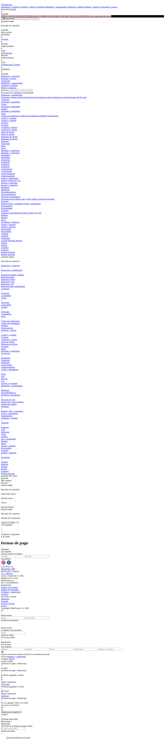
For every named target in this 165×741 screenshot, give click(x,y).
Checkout (5, 696)
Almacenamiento (8, 174)
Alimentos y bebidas (75, 7)
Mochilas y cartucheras (10, 150)
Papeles (4, 243)
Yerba (25, 213)
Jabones (19, 241)
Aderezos (5, 213)
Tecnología (40, 7)
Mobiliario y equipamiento (56, 7)
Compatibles (15, 102)
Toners (4, 104)
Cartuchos (5, 100)
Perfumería (5, 238)
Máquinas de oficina (9, 139)
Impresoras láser (31, 97)
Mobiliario (5, 187)
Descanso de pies (8, 199)
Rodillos (43, 116)
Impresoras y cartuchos (10, 7)
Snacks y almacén (8, 224)
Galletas (31, 213)
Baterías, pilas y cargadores (12, 204)
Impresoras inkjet (45, 97)
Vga (18, 181)
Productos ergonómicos (10, 197)
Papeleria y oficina (27, 7)
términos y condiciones (16, 656)
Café (11, 213)
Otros (3, 113)
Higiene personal (8, 252)
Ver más (83, 97)
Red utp (13, 181)
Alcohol (4, 241)
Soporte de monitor (47, 199)
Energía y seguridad (9, 183)
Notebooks (5, 160)
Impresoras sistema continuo (12, 97)
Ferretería (5, 201)
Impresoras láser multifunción (13, 286)
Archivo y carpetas (8, 118)
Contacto (113, 7)
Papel (3, 146)
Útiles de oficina (7, 132)
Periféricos (5, 164)
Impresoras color (60, 97)
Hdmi (3, 181)
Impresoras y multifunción (11, 95)
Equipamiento (6, 206)
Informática (5, 155)
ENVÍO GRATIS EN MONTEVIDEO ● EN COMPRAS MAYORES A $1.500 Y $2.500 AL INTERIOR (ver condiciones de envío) (56, 16)
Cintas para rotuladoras (29, 116)
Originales (5, 102)
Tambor (4, 109)
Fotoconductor (52, 116)
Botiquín (12, 241)
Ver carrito (5, 684)
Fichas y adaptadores (32, 204)
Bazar (3, 220)
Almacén (4, 211)
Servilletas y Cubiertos (10, 222)
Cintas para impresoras (10, 116)
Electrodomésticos (8, 192)
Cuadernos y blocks (9, 127)
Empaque (5, 141)
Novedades (105, 7)
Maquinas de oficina (9, 137)
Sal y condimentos (8, 439)
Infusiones (18, 213)
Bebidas (4, 215)
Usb (8, 181)
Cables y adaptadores (9, 178)
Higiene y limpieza (92, 7)
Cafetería (4, 234)
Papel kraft (5, 144)
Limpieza (5, 248)
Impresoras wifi (73, 97)
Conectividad (6, 169)
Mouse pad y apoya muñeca (27, 199)
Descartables (6, 229)
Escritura (4, 123)
